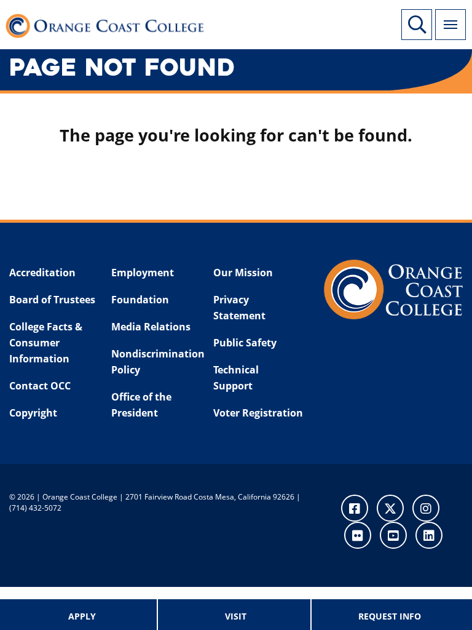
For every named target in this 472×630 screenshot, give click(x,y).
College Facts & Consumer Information (45, 342)
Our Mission (243, 272)
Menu (450, 24)
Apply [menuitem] (82, 616)
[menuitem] (82, 614)
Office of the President (141, 405)
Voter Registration (258, 413)
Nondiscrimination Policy (154, 362)
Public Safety (245, 342)
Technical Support (236, 378)
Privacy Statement (239, 307)
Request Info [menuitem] (389, 616)
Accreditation (42, 272)
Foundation (140, 299)
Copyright (33, 413)
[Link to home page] (110, 24)
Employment (142, 272)
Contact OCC (40, 386)
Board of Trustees (52, 299)
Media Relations (151, 326)
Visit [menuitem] (235, 616)
